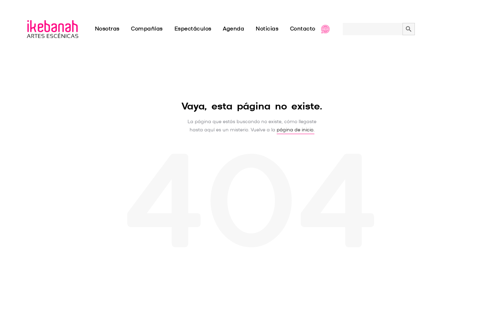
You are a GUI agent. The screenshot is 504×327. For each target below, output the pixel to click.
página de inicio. (295, 130)
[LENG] (332, 29)
